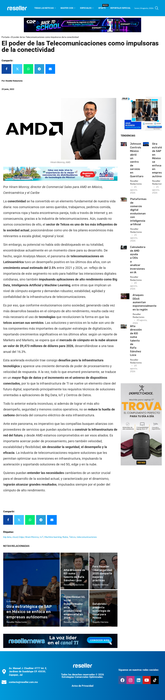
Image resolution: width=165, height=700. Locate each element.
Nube (65, 537)
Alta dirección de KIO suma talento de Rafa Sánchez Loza (136, 341)
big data (7, 537)
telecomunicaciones (87, 537)
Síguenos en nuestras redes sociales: (138, 669)
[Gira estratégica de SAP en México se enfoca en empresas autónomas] (146, 144)
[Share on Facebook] (6, 69)
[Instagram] (130, 680)
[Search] (156, 8)
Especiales (85, 8)
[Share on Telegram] (39, 69)
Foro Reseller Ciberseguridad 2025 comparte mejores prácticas (102, 573)
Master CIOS (67, 8)
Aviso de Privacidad (82, 685)
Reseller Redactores (136, 182)
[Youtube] (147, 680)
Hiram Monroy (32, 537)
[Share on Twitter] (17, 69)
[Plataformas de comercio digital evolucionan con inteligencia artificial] (124, 199)
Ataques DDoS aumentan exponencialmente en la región (144, 302)
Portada (5, 37)
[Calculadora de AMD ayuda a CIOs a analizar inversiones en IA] (124, 247)
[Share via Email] (50, 69)
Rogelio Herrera (100, 584)
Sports (102, 7)
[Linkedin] (139, 680)
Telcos (72, 537)
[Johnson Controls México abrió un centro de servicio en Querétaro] (124, 144)
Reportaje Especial (120, 8)
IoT (42, 537)
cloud (15, 537)
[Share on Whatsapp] (28, 69)
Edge (21, 537)
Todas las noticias (44, 8)
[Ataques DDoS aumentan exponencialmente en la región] (125, 296)
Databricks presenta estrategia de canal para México (101, 610)
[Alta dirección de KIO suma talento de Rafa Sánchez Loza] (124, 326)
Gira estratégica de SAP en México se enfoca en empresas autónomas (29, 611)
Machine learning (53, 537)
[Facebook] (122, 680)
